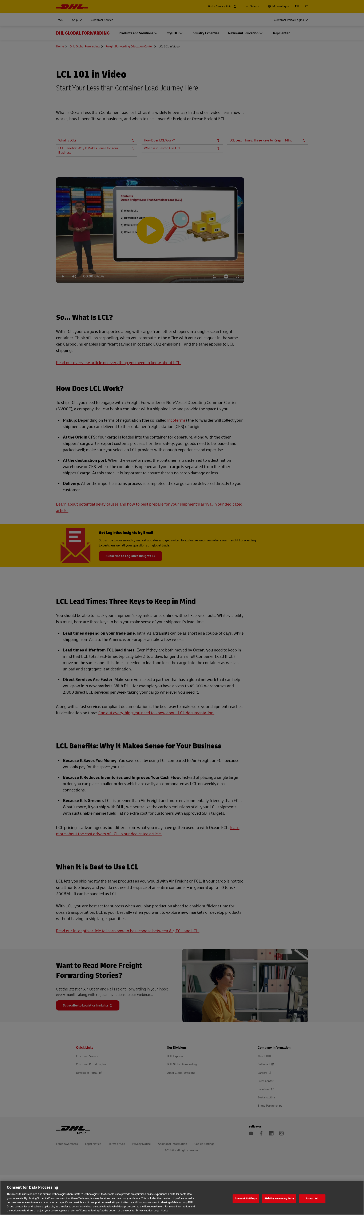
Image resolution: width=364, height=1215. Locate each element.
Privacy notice (144, 1210)
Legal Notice (161, 1210)
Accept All (312, 1198)
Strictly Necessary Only (279, 1198)
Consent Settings (246, 1198)
